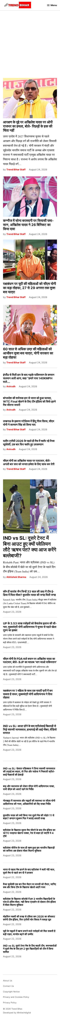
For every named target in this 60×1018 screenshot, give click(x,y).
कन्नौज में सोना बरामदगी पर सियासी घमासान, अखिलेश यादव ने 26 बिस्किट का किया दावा (28, 224)
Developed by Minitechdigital (17, 1012)
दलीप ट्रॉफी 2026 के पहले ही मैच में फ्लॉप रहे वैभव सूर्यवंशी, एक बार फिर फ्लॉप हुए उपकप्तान (29, 442)
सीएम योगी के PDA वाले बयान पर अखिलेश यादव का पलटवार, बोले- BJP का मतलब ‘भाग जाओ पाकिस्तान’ (30, 660)
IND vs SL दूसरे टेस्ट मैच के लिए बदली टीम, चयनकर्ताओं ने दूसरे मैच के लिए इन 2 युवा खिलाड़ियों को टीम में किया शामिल (29, 948)
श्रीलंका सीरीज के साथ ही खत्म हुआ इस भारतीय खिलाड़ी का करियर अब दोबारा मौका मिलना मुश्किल (29, 849)
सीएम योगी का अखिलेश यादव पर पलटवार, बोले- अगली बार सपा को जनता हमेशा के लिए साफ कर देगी (28, 462)
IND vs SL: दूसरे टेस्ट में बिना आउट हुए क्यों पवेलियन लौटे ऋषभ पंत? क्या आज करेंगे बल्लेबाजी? (29, 546)
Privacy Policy (9, 1002)
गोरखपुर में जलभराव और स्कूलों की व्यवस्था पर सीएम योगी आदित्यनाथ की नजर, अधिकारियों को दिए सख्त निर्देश (29, 802)
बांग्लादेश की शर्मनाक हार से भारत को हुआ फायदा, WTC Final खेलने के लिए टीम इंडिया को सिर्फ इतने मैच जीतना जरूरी (29, 401)
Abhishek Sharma (16, 577)
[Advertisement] (30, 42)
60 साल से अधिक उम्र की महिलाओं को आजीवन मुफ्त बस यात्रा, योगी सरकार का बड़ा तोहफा (28, 353)
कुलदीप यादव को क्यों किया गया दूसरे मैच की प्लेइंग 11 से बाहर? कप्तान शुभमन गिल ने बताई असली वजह (28, 817)
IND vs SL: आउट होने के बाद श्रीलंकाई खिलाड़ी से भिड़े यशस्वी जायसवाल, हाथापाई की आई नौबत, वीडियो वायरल (30, 729)
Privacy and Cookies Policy (16, 997)
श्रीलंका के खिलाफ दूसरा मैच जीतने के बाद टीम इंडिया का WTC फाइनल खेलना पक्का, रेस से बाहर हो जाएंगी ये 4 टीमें (29, 833)
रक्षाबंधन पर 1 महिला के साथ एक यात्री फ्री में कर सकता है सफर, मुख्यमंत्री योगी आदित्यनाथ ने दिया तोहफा (28, 694)
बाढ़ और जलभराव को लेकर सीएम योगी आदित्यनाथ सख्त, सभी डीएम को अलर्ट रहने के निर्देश (29, 788)
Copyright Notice (11, 991)
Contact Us (8, 986)
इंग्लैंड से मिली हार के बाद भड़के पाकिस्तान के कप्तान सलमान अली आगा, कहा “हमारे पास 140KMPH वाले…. (28, 378)
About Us (7, 980)
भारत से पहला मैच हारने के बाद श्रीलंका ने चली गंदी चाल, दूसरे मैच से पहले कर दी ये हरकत (29, 871)
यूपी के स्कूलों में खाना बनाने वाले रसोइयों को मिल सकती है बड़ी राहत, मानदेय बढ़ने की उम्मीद (29, 932)
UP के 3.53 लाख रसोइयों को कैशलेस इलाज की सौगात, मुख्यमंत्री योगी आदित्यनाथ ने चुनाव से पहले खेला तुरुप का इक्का (30, 627)
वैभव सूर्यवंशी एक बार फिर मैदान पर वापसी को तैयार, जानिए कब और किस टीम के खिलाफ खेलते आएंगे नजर (29, 886)
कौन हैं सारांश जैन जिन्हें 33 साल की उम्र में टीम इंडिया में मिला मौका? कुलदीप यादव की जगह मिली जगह (29, 593)
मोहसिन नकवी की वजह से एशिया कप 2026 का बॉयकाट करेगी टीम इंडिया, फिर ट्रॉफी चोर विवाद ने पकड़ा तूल (29, 918)
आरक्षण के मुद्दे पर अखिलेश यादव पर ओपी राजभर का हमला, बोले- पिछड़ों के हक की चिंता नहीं (28, 126)
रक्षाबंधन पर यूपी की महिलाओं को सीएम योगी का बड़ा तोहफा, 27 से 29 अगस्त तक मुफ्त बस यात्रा (29, 288)
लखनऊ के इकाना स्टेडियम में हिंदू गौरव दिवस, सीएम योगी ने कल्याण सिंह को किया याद (28, 422)
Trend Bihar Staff (16, 169)
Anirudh (11, 386)
